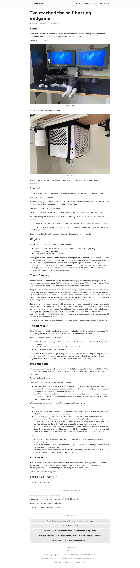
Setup (34, 28)
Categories (86, 3)
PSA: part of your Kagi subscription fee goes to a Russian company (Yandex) (70, 535)
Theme (46, 554)
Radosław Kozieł (71, 554)
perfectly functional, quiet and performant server (59, 34)
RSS (105, 3)
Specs (33, 188)
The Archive (97, 3)
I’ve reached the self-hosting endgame (60, 15)
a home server (66, 558)
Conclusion (37, 457)
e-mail (49, 503)
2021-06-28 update (42, 477)
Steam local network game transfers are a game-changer (70, 521)
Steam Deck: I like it (70, 526)
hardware (54, 23)
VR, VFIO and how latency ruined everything (70, 540)
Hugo (66, 562)
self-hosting (44, 23)
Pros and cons (39, 364)
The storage (38, 326)
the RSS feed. (56, 495)
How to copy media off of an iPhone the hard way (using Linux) (70, 531)
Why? (33, 239)
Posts (78, 3)
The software (38, 275)
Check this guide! (71, 499)
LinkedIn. (57, 503)
